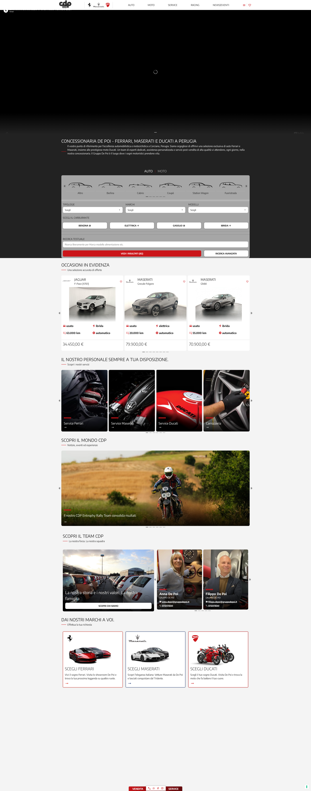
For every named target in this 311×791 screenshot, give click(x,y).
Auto (148, 171)
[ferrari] (89, 5)
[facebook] (158, 788)
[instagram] (162, 788)
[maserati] (98, 5)
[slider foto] (155, 72)
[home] (65, 4)
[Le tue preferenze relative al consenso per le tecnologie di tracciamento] (306, 786)
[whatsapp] (153, 788)
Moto (162, 171)
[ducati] (108, 5)
